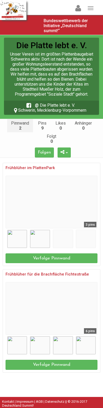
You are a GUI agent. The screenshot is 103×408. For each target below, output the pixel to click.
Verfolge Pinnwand (51, 258)
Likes (60, 126)
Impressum (25, 402)
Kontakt (8, 402)
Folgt (51, 139)
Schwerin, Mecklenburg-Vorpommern (51, 110)
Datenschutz (54, 402)
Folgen (44, 152)
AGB (39, 402)
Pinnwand (20, 126)
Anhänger (83, 126)
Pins (42, 126)
